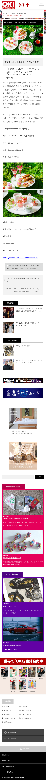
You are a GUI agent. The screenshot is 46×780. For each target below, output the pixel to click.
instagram (12, 732)
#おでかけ (15, 268)
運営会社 (6, 706)
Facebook (12, 739)
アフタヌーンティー (30, 268)
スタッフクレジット (27, 714)
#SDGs (27, 265)
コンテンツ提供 (26, 710)
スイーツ (21, 268)
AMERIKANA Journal (8, 766)
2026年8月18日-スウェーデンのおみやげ (15, 518)
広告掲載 (24, 706)
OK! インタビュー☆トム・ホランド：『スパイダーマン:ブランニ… (29, 361)
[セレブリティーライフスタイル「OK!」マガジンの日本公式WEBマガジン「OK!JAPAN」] (8, 5)
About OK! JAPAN (9, 718)
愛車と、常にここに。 (23, 346)
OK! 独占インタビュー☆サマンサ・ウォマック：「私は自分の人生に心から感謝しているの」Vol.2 (22, 290)
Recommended (14, 13)
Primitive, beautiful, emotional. (12, 645)
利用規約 (6, 714)
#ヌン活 (22, 265)
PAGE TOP (24, 749)
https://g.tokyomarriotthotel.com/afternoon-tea (20, 258)
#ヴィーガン (15, 265)
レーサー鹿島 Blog (7, 772)
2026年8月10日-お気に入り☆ (12, 558)
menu (41, 3)
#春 (10, 265)
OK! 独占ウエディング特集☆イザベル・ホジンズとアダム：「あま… (28, 324)
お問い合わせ (8, 722)
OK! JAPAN (11, 777)
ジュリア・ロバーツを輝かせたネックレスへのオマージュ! (23, 280)
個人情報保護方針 (26, 718)
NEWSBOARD (22, 13)
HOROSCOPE (6, 760)
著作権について (9, 710)
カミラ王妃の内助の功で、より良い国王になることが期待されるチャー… (29, 310)
